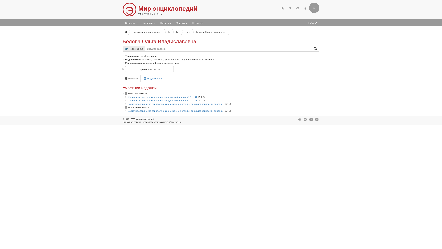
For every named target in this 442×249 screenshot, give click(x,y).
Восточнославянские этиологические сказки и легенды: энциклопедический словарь (175, 103)
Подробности (154, 78)
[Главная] (282, 7)
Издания (132, 78)
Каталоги (148, 23)
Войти (311, 23)
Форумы (180, 23)
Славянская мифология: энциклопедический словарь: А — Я (162, 97)
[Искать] (315, 49)
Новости (164, 23)
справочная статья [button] (149, 69)
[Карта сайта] (305, 7)
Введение (130, 23)
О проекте (197, 23)
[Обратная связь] (297, 7)
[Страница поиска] (290, 7)
